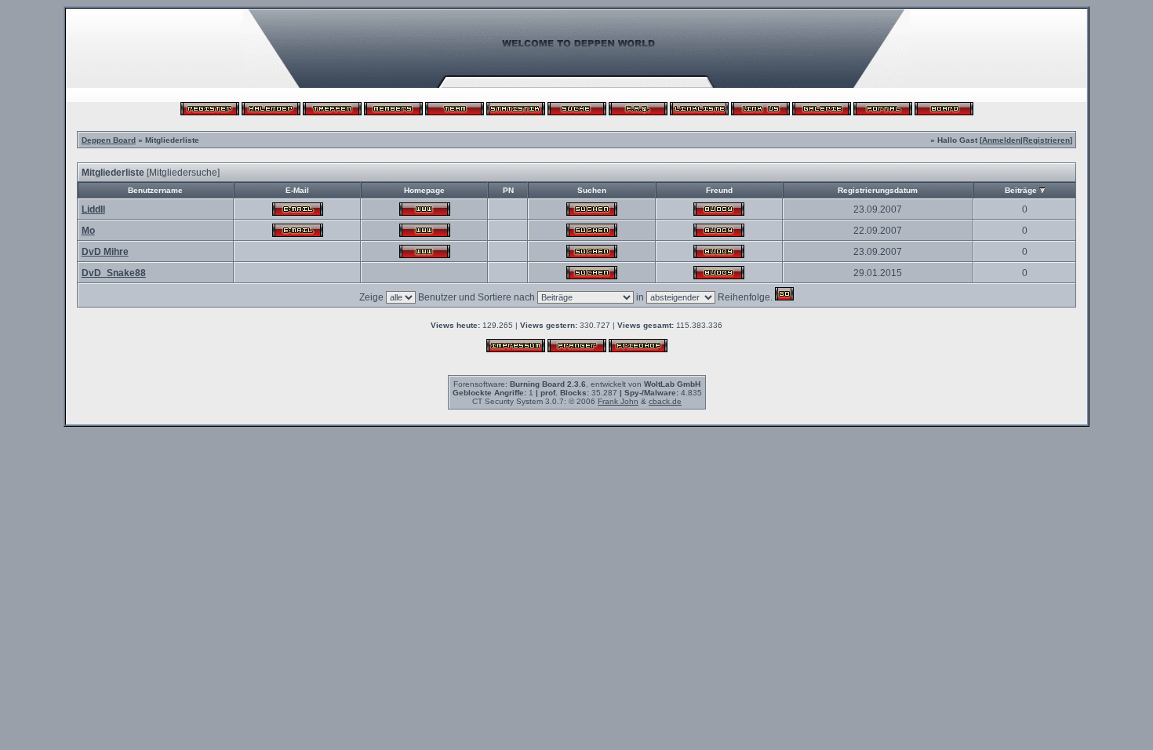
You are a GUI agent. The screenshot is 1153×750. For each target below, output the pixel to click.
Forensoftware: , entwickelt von (576, 384)
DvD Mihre (105, 251)
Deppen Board (109, 140)
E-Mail (297, 190)
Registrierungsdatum (878, 190)
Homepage (424, 190)
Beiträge (1021, 190)
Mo (88, 230)
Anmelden (1001, 140)
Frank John (618, 401)
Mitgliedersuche (183, 172)
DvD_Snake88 (114, 273)
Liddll (93, 209)
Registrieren (1046, 140)
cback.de (665, 401)
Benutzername (155, 190)
